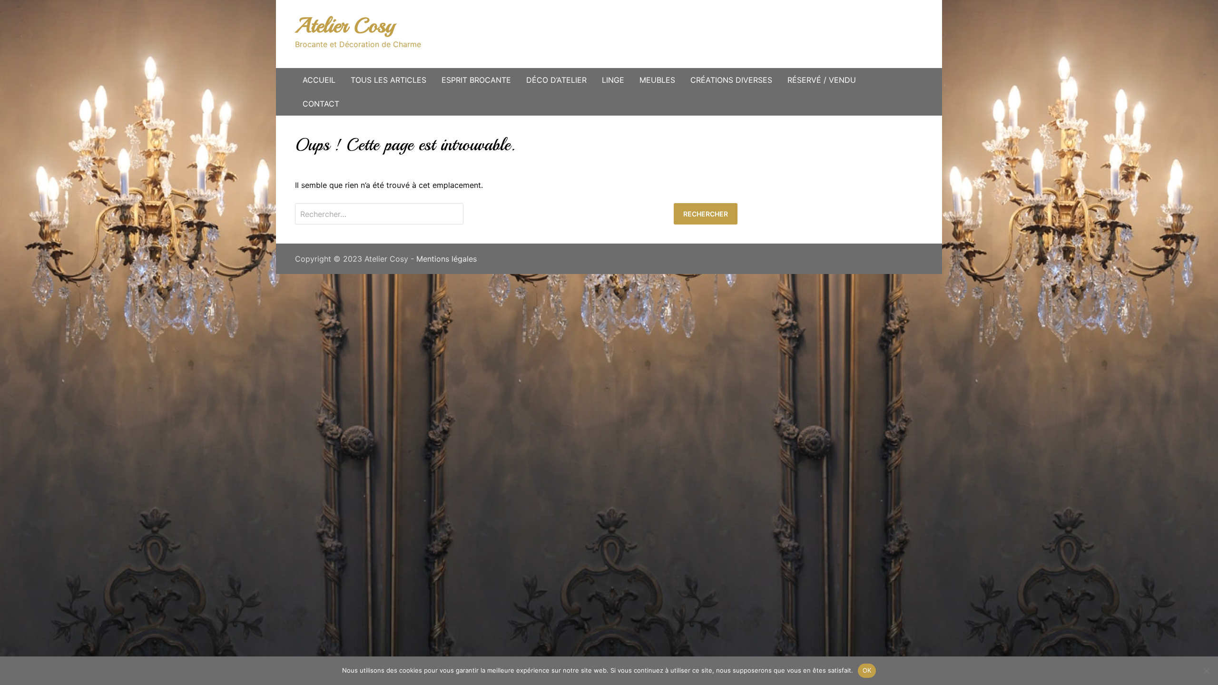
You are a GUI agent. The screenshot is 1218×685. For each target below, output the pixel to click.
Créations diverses (731, 80)
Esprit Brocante (476, 80)
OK (867, 670)
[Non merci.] (1206, 670)
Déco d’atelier (556, 80)
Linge (613, 80)
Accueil (319, 80)
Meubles (657, 80)
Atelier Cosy (345, 25)
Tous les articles (388, 80)
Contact (321, 103)
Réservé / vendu (821, 80)
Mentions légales (446, 259)
